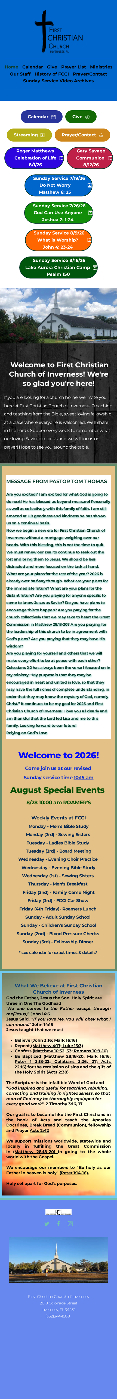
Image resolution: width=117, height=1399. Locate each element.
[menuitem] (11, 67)
